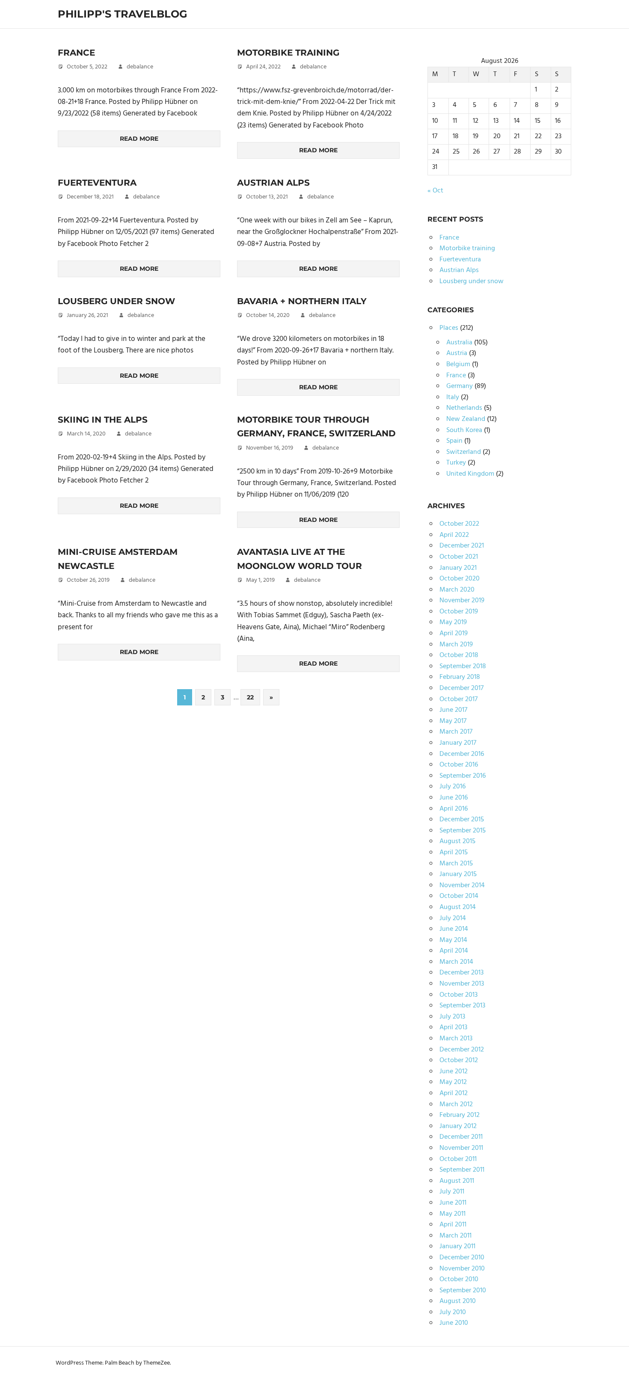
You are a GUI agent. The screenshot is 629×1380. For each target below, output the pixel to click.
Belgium (458, 364)
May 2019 (453, 622)
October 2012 (458, 1060)
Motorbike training (288, 52)
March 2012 (456, 1104)
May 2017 (452, 721)
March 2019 (456, 644)
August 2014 (457, 907)
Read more (139, 138)
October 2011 (458, 1159)
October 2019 (458, 611)
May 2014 (453, 940)
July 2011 (451, 1191)
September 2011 (461, 1170)
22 (250, 697)
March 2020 (457, 589)
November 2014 (462, 885)
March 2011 (455, 1235)
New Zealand (465, 419)
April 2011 (452, 1224)
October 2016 (458, 764)
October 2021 (458, 557)
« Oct (435, 190)
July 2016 (452, 786)
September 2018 (462, 666)
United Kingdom (470, 474)
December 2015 (461, 819)
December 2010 (461, 1257)
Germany (459, 386)
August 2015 (457, 841)
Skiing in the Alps (103, 420)
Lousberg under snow (116, 301)
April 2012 (453, 1093)
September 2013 (462, 1005)
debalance (140, 67)
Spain (454, 441)
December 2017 (461, 688)
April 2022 (454, 535)
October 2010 (458, 1279)
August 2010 (457, 1301)
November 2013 (461, 983)
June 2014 (453, 929)
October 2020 (459, 578)
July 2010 (452, 1312)
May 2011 (452, 1214)
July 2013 (452, 1016)
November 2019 (461, 600)
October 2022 (459, 524)
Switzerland (463, 452)
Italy (452, 397)
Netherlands (464, 408)
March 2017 (455, 731)
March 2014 (456, 962)
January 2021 (458, 568)
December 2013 (461, 972)
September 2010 (462, 1290)
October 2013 (458, 995)
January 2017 (457, 743)
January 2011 (457, 1246)
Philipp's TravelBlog (122, 14)
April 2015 (453, 852)
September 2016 (462, 776)
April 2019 (453, 633)
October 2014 (458, 896)
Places (448, 328)
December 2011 (461, 1137)
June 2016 (453, 797)
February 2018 (459, 677)
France (76, 52)
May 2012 (453, 1082)
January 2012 (458, 1126)
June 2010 (453, 1323)
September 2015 (462, 830)
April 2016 (453, 808)
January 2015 (458, 874)
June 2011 (452, 1202)
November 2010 (462, 1268)
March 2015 (456, 863)
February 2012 (459, 1115)
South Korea (464, 430)
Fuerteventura (97, 183)
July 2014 (452, 918)
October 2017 (458, 699)
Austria (456, 353)
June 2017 (453, 710)
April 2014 (453, 951)
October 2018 (458, 655)
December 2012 (461, 1049)
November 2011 (461, 1148)
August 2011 (456, 1181)
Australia (459, 342)
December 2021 (461, 545)
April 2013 (453, 1027)
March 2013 (455, 1038)
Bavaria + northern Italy (302, 301)
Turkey (456, 462)
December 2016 (461, 754)
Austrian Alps (273, 183)
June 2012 (453, 1071)
